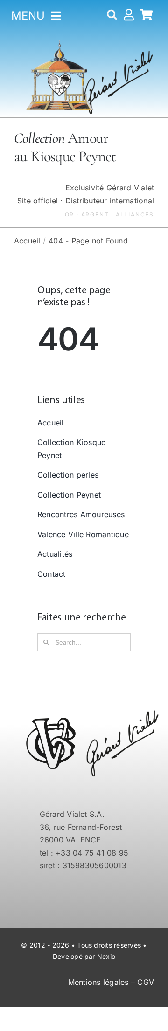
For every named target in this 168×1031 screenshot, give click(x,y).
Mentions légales (98, 982)
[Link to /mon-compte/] (129, 16)
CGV (145, 982)
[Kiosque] (60, 44)
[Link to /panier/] (146, 16)
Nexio (106, 956)
